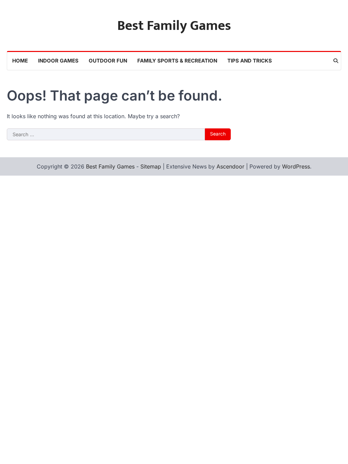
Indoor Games (58, 60)
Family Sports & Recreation (177, 60)
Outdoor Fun (108, 60)
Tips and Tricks (249, 60)
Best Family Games (174, 25)
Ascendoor (230, 166)
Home (20, 60)
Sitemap (150, 166)
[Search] (336, 61)
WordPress (296, 166)
